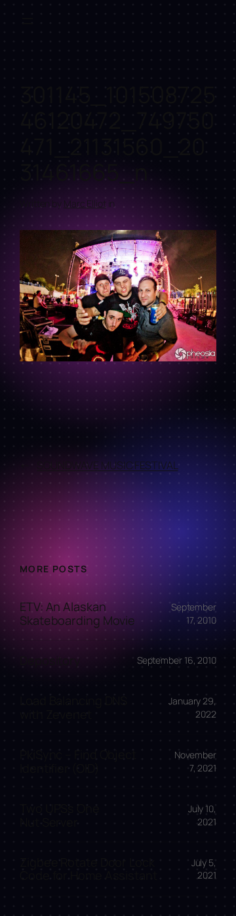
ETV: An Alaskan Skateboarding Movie (77, 613)
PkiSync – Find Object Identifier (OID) (78, 761)
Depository (50, 660)
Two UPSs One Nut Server (60, 815)
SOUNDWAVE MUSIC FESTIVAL (107, 465)
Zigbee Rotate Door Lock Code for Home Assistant (88, 869)
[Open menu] (27, 21)
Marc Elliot (85, 203)
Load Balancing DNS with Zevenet (73, 707)
